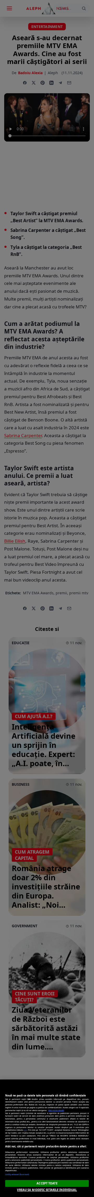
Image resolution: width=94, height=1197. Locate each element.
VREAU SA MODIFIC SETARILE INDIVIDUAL (47, 1190)
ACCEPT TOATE (47, 1183)
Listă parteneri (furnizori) (17, 1174)
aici (25, 1130)
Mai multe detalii (56, 1110)
